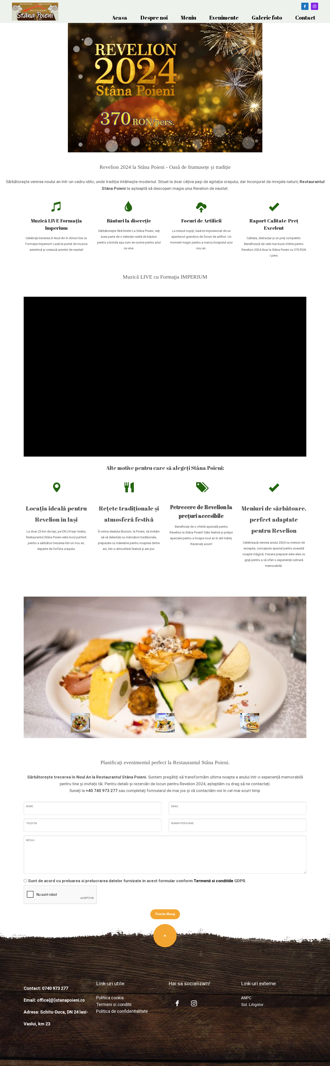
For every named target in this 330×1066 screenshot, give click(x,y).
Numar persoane (182, 823)
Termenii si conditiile (213, 880)
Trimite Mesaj (165, 914)
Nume (29, 806)
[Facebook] (304, 6)
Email (174, 806)
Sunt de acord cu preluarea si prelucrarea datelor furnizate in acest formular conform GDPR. (137, 880)
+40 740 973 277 (102, 790)
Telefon (31, 823)
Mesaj (30, 840)
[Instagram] (314, 6)
